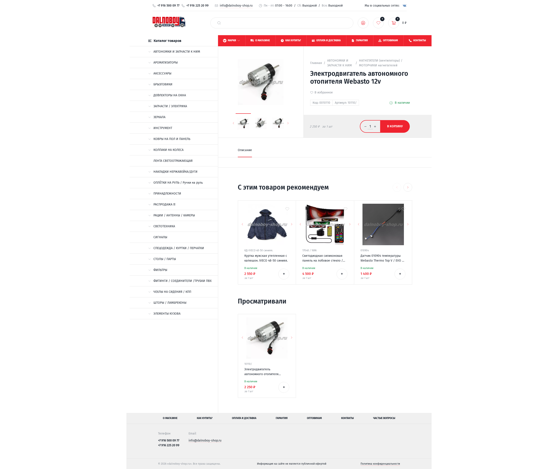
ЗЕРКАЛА (159, 117)
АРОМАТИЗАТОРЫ (165, 62)
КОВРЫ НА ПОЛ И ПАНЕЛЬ (171, 139)
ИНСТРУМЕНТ (162, 128)
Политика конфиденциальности (380, 463)
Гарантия (282, 418)
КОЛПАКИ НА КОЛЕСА (168, 150)
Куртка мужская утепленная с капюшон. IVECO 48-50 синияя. (266, 258)
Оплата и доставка (244, 418)
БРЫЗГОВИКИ (162, 84)
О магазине (170, 418)
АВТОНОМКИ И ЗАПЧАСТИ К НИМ (176, 51)
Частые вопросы (384, 418)
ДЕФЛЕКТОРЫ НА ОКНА (169, 95)
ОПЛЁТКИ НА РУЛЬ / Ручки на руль (178, 182)
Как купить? (205, 418)
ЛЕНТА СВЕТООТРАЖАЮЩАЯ (172, 161)
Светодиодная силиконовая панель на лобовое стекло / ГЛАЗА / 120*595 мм (322, 258)
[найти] (219, 23)
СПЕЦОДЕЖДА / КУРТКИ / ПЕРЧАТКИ (178, 248)
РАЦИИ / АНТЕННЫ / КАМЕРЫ (174, 215)
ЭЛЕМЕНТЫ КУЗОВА (166, 314)
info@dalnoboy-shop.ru (236, 5)
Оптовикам (314, 418)
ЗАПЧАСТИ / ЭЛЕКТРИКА (170, 106)
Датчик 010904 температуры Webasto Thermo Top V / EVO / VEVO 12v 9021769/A (382, 258)
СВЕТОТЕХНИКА (164, 226)
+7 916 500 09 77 (168, 5)
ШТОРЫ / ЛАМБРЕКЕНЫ (169, 303)
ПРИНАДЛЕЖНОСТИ (167, 193)
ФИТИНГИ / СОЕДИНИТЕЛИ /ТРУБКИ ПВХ (182, 281)
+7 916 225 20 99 (197, 5)
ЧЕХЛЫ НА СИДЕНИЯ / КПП (172, 292)
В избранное (324, 92)
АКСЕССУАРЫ (162, 73)
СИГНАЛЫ (160, 237)
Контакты (347, 418)
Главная (316, 63)
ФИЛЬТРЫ (160, 270)
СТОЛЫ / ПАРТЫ (164, 259)
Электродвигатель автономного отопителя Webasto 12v (261, 372)
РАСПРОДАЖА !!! (164, 204)
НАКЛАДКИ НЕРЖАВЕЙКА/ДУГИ (175, 172)
